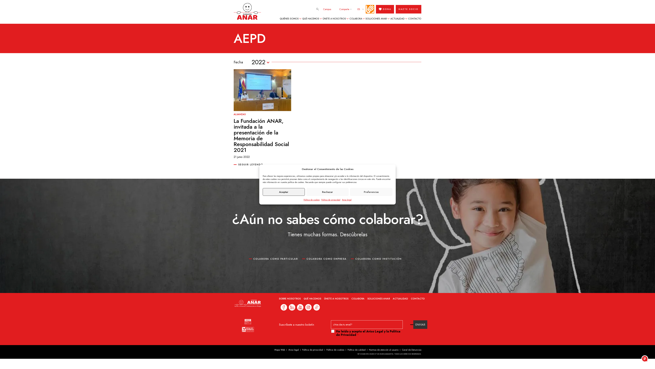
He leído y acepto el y (368, 333)
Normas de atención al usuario (383, 349)
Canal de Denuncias (411, 349)
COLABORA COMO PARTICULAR (275, 259)
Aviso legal (347, 199)
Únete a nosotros (334, 18)
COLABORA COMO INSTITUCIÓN (378, 259)
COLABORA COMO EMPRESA (327, 259)
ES (359, 9)
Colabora (356, 18)
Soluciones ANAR (376, 18)
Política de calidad (357, 349)
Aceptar (283, 192)
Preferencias (371, 192)
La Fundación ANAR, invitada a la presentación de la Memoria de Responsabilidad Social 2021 (261, 135)
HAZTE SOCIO (408, 9)
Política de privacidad (330, 199)
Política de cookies (312, 199)
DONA (387, 9)
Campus (327, 9)
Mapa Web (279, 349)
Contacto (414, 18)
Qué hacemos (310, 18)
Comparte (344, 9)
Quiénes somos (289, 18)
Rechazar (327, 192)
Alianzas (240, 114)
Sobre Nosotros (290, 298)
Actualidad (397, 18)
